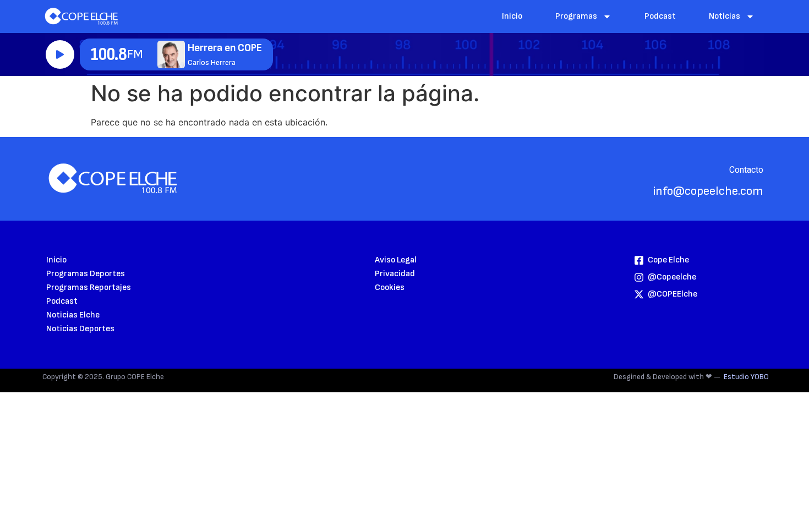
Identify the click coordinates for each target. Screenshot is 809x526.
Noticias (724, 16)
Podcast (660, 16)
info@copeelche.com (708, 191)
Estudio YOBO (746, 376)
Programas (576, 16)
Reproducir (60, 54)
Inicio (512, 16)
